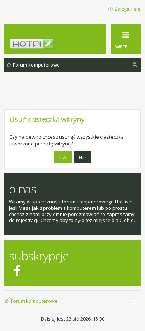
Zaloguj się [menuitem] (127, 8)
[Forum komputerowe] (77, 45)
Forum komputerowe (34, 301)
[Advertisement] (74, 96)
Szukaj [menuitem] (135, 66)
